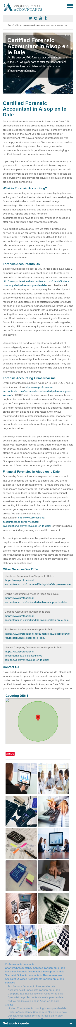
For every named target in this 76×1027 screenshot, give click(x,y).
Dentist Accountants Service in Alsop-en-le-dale (35, 1015)
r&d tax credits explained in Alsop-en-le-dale (33, 1000)
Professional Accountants (19, 964)
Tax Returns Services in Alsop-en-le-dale (31, 986)
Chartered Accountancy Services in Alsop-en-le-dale (35, 967)
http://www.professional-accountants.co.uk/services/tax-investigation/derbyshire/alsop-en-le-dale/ (27, 521)
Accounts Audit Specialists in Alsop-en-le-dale (34, 989)
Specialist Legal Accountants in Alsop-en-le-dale (35, 997)
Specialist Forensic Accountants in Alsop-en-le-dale (34, 971)
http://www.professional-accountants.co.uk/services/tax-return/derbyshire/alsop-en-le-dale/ (37, 391)
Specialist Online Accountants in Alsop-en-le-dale (33, 975)
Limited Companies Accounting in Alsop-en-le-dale (37, 1008)
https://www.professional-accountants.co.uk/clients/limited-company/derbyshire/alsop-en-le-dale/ (27, 655)
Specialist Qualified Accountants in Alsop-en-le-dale (35, 978)
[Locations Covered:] (4, 5)
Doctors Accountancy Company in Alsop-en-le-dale (37, 1011)
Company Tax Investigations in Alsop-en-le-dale (35, 993)
